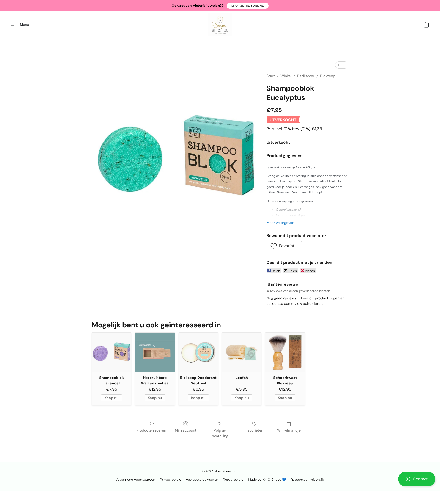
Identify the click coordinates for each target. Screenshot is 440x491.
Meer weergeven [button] (280, 222)
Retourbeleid (233, 479)
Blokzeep (327, 76)
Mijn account (185, 430)
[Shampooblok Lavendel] (111, 352)
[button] (248, 6)
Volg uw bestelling (220, 433)
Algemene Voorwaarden (135, 479)
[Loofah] (241, 352)
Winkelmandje (289, 430)
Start (271, 76)
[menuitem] (338, 65)
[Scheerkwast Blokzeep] (285, 352)
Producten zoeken (151, 430)
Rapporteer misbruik (307, 479)
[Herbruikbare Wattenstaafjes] (154, 352)
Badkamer (305, 76)
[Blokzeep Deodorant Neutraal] (198, 352)
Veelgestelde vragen (202, 479)
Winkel (286, 76)
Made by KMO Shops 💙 (267, 479)
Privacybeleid (170, 479)
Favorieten (254, 430)
